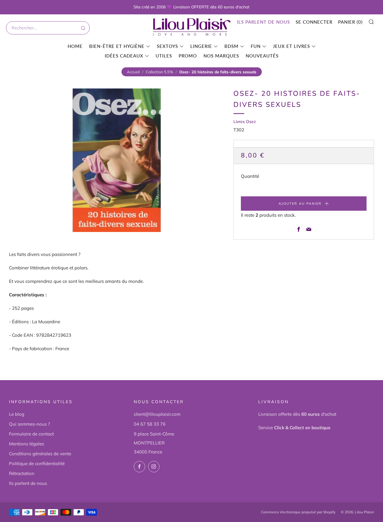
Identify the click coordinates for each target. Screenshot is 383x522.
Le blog (16, 414)
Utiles (164, 55)
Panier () (350, 22)
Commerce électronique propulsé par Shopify (298, 512)
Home (75, 46)
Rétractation (21, 473)
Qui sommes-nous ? (29, 424)
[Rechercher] (82, 28)
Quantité (250, 176)
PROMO (188, 55)
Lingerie (201, 46)
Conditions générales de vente (40, 453)
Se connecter (314, 22)
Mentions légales (26, 444)
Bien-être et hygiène (117, 46)
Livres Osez (244, 121)
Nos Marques (221, 55)
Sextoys (167, 46)
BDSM (231, 46)
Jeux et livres (291, 46)
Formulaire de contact (31, 434)
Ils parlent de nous (263, 22)
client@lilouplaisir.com (157, 414)
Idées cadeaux (124, 55)
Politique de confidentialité (37, 463)
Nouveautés (262, 55)
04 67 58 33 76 (149, 424)
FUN (256, 46)
